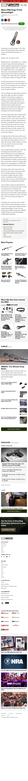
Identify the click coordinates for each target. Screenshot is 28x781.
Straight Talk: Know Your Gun (9, 408)
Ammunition (3, 567)
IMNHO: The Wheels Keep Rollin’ (12, 367)
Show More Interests (17, 511)
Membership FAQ (5, 597)
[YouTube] (27, 1)
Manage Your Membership (7, 599)
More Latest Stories (17, 429)
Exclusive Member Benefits (7, 595)
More (9, 346)
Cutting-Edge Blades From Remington (13, 231)
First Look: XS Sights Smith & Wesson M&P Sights (9, 383)
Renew (14, 1)
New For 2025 (4, 565)
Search (2, 552)
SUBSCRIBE (8, 529)
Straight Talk (5, 467)
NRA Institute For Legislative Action (9, 586)
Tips (5, 379)
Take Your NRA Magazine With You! (11, 652)
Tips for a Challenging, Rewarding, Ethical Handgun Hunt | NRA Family (12, 470)
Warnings (3, 715)
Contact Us (3, 546)
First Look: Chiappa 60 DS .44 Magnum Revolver (9, 400)
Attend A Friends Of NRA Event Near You (13, 708)
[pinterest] (8, 19)
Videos (2, 577)
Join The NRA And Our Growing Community (14, 670)
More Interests (14, 442)
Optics (2, 573)
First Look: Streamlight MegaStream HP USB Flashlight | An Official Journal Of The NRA (21, 335)
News (2, 379)
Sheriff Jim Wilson (6, 446)
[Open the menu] (25, 5)
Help (2, 550)
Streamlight (4, 48)
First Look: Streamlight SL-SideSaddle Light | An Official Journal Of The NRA (7, 334)
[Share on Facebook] (2, 19)
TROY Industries (7, 229)
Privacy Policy (3, 713)
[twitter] (5, 19)
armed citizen (12, 467)
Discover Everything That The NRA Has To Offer (13, 689)
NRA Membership (5, 593)
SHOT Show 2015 (6, 220)
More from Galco (8, 227)
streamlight (14, 220)
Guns (2, 571)
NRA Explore (4, 588)
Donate (18, 1)
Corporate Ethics (19, 713)
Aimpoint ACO (7, 237)
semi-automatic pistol (21, 467)
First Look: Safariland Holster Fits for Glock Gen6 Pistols (9, 417)
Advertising (3, 544)
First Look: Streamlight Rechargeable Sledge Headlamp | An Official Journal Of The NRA (20, 318)
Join (11, 1)
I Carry (3, 490)
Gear (2, 16)
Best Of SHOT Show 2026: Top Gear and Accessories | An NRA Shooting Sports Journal (7, 317)
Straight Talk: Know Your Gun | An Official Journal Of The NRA (13, 464)
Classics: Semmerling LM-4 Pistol (8, 391)
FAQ (2, 548)
